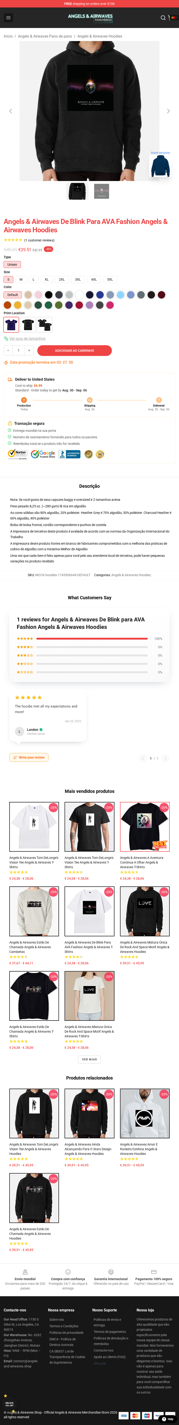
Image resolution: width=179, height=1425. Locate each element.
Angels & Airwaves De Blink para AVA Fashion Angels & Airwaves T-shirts (89, 947)
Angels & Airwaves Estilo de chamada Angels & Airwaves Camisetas (30, 947)
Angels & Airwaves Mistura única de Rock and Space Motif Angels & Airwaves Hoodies (144, 947)
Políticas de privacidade (66, 1332)
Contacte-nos (103, 1350)
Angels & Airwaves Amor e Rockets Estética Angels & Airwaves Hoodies (139, 1149)
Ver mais (89, 1059)
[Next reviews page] (165, 758)
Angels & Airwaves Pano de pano (45, 36)
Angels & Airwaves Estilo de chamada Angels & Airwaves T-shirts (31, 1031)
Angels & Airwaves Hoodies (99, 36)
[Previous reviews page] (143, 758)
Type (7, 257)
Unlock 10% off (9, 1404)
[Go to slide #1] (77, 191)
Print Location (14, 313)
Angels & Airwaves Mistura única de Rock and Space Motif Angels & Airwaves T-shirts (89, 1031)
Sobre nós (56, 1319)
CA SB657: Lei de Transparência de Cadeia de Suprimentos (67, 1356)
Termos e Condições (63, 1326)
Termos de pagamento (110, 1332)
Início (8, 36)
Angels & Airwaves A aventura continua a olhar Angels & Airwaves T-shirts (141, 862)
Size (7, 272)
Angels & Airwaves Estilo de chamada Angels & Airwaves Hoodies (30, 1233)
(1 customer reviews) (39, 240)
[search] (163, 18)
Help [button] (170, 1419)
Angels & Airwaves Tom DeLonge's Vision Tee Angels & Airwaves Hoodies (33, 1149)
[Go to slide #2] (101, 191)
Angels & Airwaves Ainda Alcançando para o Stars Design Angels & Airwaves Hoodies (88, 1149)
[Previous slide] (11, 111)
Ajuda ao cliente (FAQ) (110, 1357)
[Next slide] (168, 111)
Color (8, 287)
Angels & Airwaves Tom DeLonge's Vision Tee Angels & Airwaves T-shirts (33, 862)
